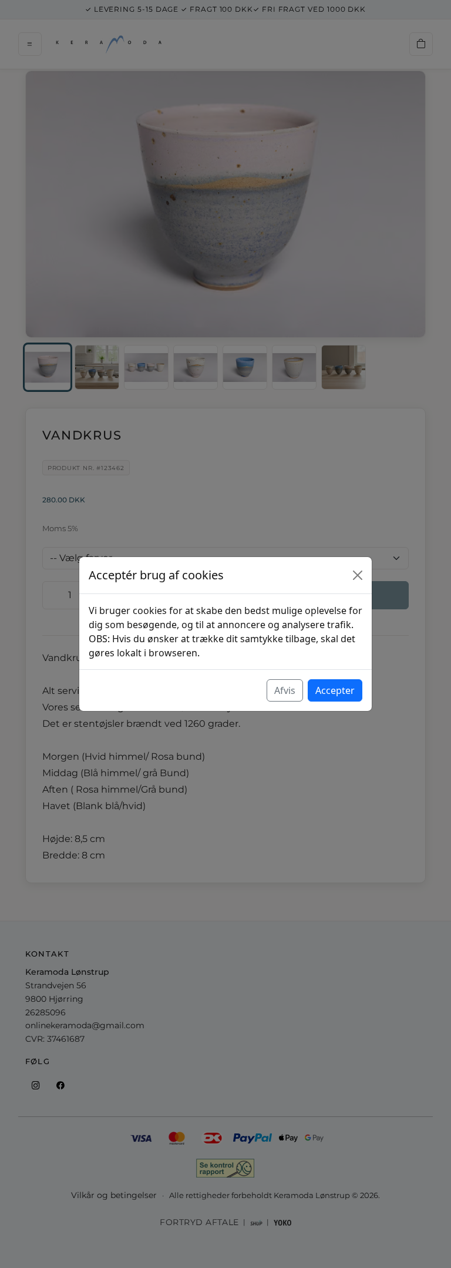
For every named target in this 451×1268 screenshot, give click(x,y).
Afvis (284, 690)
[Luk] (357, 575)
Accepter (335, 690)
